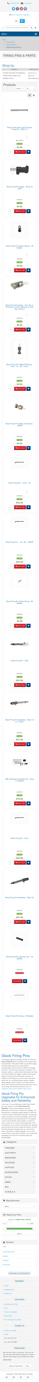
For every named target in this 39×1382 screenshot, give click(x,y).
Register (5, 1256)
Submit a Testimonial (15, 1366)
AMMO (8, 1182)
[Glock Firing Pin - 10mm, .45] (19, 463)
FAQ (5, 1308)
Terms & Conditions (10, 1312)
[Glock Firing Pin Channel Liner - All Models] (19, 939)
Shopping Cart (9, 1289)
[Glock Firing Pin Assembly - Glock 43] (19, 881)
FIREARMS (10, 1148)
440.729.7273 (15, 3)
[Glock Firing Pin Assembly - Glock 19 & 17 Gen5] (19, 703)
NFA (7, 1187)
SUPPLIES (9, 1167)
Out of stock (17, 981)
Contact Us (28, 3)
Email (6, 1334)
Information (6, 1264)
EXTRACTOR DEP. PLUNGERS (13, 73)
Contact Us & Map (10, 1330)
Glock (30, 76)
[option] (19, 1356)
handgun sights (26, 1088)
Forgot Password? (9, 1252)
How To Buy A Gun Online (12, 1319)
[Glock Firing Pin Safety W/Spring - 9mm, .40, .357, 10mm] (19, 349)
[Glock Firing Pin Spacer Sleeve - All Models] (19, 229)
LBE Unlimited (33, 78)
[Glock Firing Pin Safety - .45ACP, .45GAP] (19, 407)
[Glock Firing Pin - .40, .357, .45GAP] (19, 522)
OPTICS (8, 1177)
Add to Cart (21, 152)
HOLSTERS (10, 1163)
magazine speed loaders (10, 1088)
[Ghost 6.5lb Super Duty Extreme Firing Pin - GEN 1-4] (19, 111)
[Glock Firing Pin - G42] (19, 644)
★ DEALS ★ (10, 1192)
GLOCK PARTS (11, 45)
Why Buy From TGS (11, 1304)
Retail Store (8, 1316)
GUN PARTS (10, 42)
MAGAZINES (10, 1158)
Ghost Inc (31, 73)
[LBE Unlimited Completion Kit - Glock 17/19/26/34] (19, 763)
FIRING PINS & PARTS (10, 76)
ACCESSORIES (11, 1172)
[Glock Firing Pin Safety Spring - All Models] (19, 582)
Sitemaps (6, 1260)
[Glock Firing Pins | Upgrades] (19, 15)
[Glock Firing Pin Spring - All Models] (19, 996)
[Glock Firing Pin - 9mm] (19, 818)
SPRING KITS (7, 78)
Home (4, 39)
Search (19, 1233)
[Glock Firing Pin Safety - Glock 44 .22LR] (19, 170)
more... (28, 1366)
